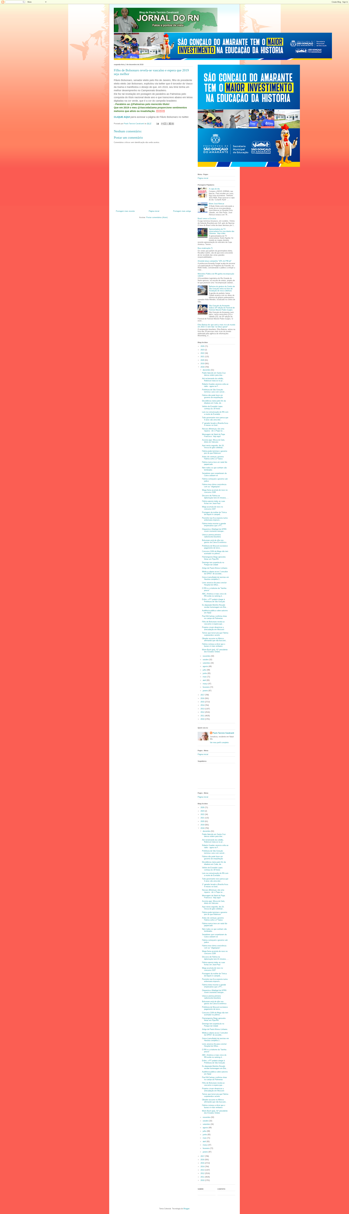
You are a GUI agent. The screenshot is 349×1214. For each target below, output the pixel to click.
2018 (203, 367)
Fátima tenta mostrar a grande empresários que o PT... (214, 525)
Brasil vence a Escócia (207, 218)
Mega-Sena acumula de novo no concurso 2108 (215, 491)
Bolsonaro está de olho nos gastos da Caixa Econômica (214, 541)
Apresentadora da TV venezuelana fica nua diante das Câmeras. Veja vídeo (221, 231)
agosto (206, 666)
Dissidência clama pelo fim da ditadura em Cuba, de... (214, 402)
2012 (203, 712)
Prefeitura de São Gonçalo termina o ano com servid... (214, 391)
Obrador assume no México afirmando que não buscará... (214, 639)
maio (205, 677)
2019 (203, 363)
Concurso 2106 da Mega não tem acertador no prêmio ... (215, 552)
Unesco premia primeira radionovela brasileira (211, 536)
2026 (203, 346)
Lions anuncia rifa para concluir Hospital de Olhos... (214, 584)
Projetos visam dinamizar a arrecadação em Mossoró (213, 628)
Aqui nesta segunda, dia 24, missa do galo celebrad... (213, 446)
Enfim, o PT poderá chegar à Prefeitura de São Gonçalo (213, 600)
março (205, 684)
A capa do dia (214, 189)
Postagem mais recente (125, 211)
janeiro (205, 691)
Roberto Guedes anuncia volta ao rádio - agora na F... (215, 385)
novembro (207, 656)
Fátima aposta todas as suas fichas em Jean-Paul (213, 502)
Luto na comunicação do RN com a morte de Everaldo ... (215, 413)
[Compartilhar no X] (167, 123)
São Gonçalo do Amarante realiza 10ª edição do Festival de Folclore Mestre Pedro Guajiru (222, 308)
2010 (203, 719)
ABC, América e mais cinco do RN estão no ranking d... (214, 595)
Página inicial (154, 211)
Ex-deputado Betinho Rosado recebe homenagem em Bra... (215, 606)
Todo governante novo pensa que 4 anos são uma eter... (215, 419)
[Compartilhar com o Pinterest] (172, 123)
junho (205, 673)
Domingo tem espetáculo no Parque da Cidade (213, 563)
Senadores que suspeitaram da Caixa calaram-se (214, 474)
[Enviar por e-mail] (162, 123)
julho (205, 670)
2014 (203, 705)
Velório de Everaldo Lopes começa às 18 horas (212, 407)
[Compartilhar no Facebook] (170, 123)
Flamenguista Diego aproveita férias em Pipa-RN (213, 558)
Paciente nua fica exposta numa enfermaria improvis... (215, 519)
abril (205, 680)
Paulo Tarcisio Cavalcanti (223, 733)
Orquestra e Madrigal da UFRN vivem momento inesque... (214, 530)
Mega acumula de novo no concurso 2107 (212, 508)
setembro (207, 663)
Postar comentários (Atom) (157, 217)
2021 (203, 357)
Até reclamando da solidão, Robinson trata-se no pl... (213, 379)
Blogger (186, 1209)
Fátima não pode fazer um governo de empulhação (212, 396)
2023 (203, 350)
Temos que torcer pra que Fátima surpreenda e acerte (215, 634)
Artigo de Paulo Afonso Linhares (214, 568)
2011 (203, 716)
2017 (203, 695)
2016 (203, 698)
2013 (203, 709)
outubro (206, 660)
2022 (203, 353)
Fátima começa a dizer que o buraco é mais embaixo (213, 645)
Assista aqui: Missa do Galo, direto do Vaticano (213, 441)
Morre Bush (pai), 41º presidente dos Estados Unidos (215, 651)
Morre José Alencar (216, 204)
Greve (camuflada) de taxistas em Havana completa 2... (215, 578)
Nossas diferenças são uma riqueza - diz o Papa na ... (213, 430)
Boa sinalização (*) (205, 248)
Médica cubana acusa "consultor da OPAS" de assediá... (215, 573)
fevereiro (206, 687)
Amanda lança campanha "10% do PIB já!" (215, 261)
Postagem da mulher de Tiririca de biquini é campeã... (214, 513)
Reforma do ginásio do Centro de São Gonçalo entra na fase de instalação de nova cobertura (222, 288)
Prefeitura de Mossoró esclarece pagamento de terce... (215, 547)
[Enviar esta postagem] (157, 124)
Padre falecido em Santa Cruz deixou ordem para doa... (214, 374)
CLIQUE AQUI (122, 117)
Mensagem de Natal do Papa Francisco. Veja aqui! (213, 435)
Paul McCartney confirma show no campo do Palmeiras (214, 617)
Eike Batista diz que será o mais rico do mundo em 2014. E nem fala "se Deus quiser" (216, 326)
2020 (203, 360)
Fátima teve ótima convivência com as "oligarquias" (214, 485)
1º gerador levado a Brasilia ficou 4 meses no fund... (215, 424)
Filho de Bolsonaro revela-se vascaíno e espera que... (213, 623)
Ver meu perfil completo (219, 742)
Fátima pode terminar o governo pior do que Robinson (214, 452)
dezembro (207, 370)
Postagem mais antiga (182, 211)
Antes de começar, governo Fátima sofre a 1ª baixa (213, 458)
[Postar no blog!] (165, 123)
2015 (203, 702)
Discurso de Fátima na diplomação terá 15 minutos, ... (215, 497)
